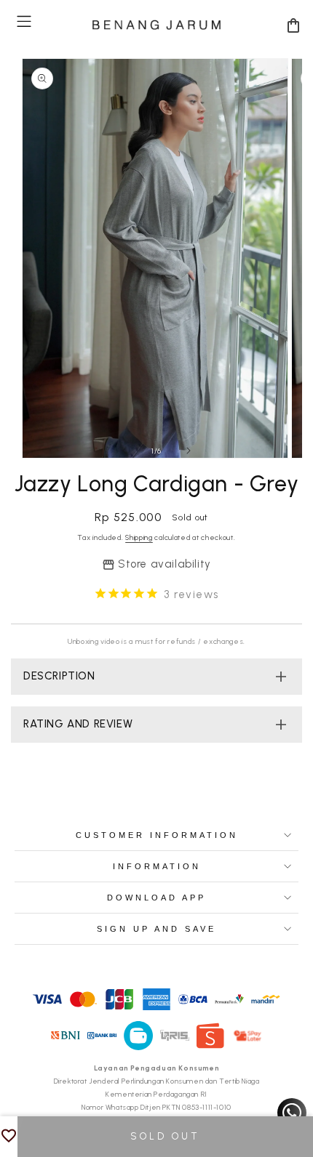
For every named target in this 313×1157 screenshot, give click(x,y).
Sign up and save (156, 928)
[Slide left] (124, 451)
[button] (24, 21)
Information (157, 866)
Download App (156, 897)
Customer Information (157, 835)
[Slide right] (189, 451)
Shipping (139, 537)
